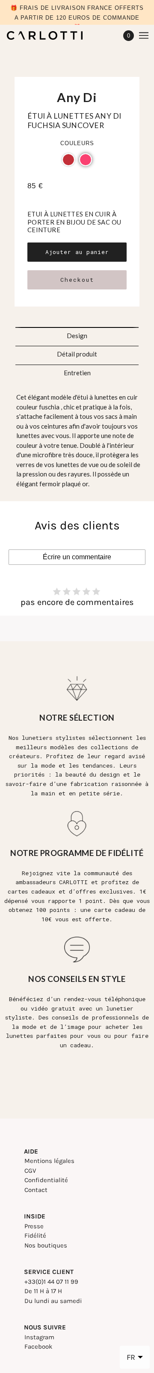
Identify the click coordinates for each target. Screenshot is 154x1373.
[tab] (77, 333)
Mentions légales (49, 1161)
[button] (68, 159)
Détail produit (77, 354)
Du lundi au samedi (53, 1301)
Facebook (38, 1346)
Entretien (77, 373)
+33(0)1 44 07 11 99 (51, 1281)
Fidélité (35, 1235)
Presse (34, 1226)
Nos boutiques (45, 1245)
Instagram (39, 1337)
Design (77, 335)
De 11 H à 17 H (43, 1291)
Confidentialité (46, 1180)
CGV (30, 1170)
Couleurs (77, 143)
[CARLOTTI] (52, 35)
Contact (35, 1190)
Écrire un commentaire (77, 557)
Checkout (77, 279)
